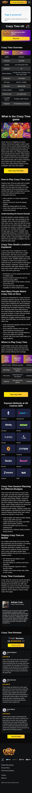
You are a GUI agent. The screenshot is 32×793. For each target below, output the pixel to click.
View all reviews (16, 736)
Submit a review (16, 645)
